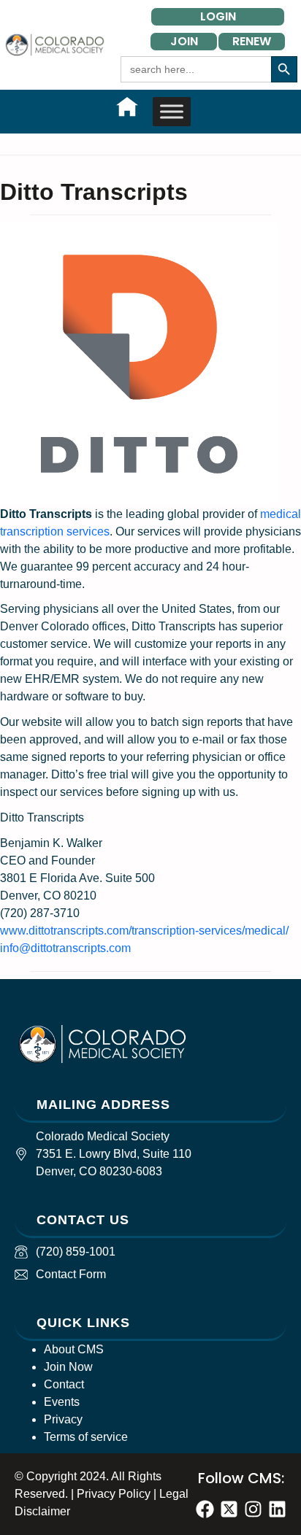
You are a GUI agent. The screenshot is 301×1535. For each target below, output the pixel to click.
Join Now (68, 1367)
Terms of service (86, 1437)
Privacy (63, 1419)
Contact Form (71, 1274)
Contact (64, 1384)
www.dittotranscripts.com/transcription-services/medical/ (144, 930)
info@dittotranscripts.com (65, 948)
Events (62, 1402)
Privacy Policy (113, 1494)
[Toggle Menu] (171, 111)
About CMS (74, 1349)
